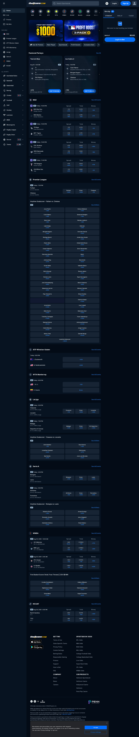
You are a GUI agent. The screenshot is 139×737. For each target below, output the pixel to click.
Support (56, 664)
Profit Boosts (75, 45)
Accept (96, 727)
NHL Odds (79, 650)
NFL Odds (79, 640)
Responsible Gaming (60, 657)
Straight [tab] (108, 16)
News (55, 681)
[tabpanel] (120, 25)
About (55, 678)
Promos (55, 660)
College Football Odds (83, 653)
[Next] (99, 13)
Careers (55, 684)
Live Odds (79, 660)
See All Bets (95, 205)
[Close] (106, 723)
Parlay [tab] (119, 16)
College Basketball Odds (84, 657)
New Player (51, 45)
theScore (79, 688)
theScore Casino (81, 681)
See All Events (96, 100)
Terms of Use (57, 640)
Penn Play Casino (81, 691)
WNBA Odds (80, 670)
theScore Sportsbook (83, 678)
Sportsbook (63, 45)
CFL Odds (79, 667)
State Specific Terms (60, 643)
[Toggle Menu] (4, 3)
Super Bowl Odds (82, 664)
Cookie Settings (58, 650)
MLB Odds (79, 647)
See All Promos (38, 45)
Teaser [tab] (131, 16)
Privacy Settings (96, 732)
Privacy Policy (57, 647)
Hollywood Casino (82, 684)
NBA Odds (79, 643)
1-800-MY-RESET (66, 714)
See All (98, 53)
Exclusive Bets (89, 45)
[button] (13, 75)
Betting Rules (57, 653)
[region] (69, 729)
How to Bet (57, 667)
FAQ (54, 670)
